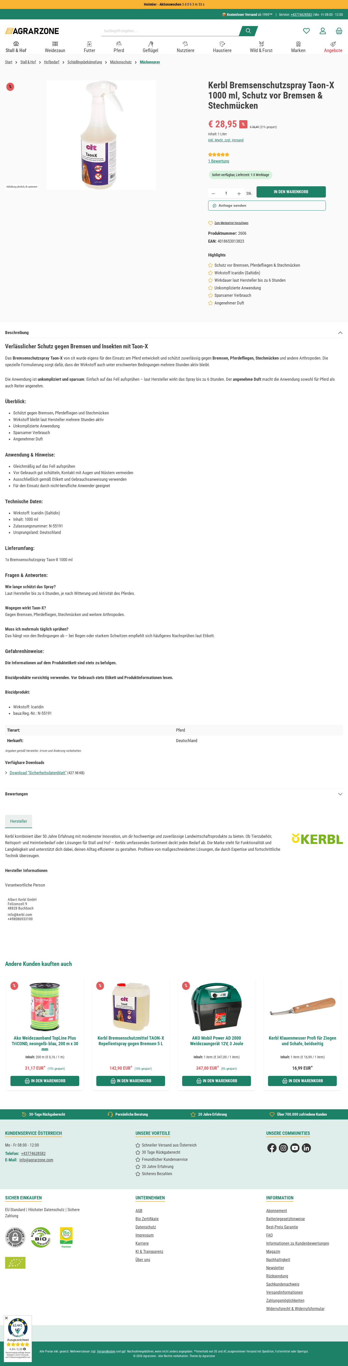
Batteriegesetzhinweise (285, 1218)
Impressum (145, 1235)
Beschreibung (17, 332)
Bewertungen (16, 793)
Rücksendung (277, 1276)
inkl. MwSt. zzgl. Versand (226, 140)
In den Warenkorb (291, 191)
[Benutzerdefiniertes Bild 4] (15, 1263)
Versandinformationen (284, 1292)
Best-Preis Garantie (282, 1227)
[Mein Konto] (323, 31)
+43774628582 (301, 15)
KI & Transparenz (149, 1251)
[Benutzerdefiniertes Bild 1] (41, 1237)
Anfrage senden (232, 205)
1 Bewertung (218, 161)
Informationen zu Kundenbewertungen (297, 1243)
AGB (139, 1210)
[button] (11, 1028)
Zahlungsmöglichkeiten (285, 1300)
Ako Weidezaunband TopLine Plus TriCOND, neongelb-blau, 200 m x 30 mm (45, 1043)
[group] (48, 1034)
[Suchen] (249, 31)
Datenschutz (146, 1227)
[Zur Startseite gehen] (32, 31)
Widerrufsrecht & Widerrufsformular (295, 1308)
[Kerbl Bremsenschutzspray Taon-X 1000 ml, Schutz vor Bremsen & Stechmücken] (101, 135)
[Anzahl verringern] (213, 193)
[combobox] (172, 31)
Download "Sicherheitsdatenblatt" (38, 772)
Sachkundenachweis (282, 1284)
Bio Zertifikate (147, 1218)
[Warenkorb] (337, 31)
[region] (101, 135)
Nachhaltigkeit (278, 1259)
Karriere (142, 1243)
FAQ (269, 1235)
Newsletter (275, 1267)
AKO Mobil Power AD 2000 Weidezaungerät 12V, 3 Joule (216, 1040)
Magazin (273, 1251)
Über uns (143, 1259)
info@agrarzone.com (36, 1160)
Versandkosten (106, 1351)
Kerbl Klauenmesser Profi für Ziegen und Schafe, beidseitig (302, 1040)
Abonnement (276, 1210)
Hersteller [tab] (18, 821)
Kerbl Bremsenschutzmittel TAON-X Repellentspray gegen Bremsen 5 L (131, 1040)
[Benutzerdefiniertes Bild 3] (66, 1237)
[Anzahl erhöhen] (239, 193)
